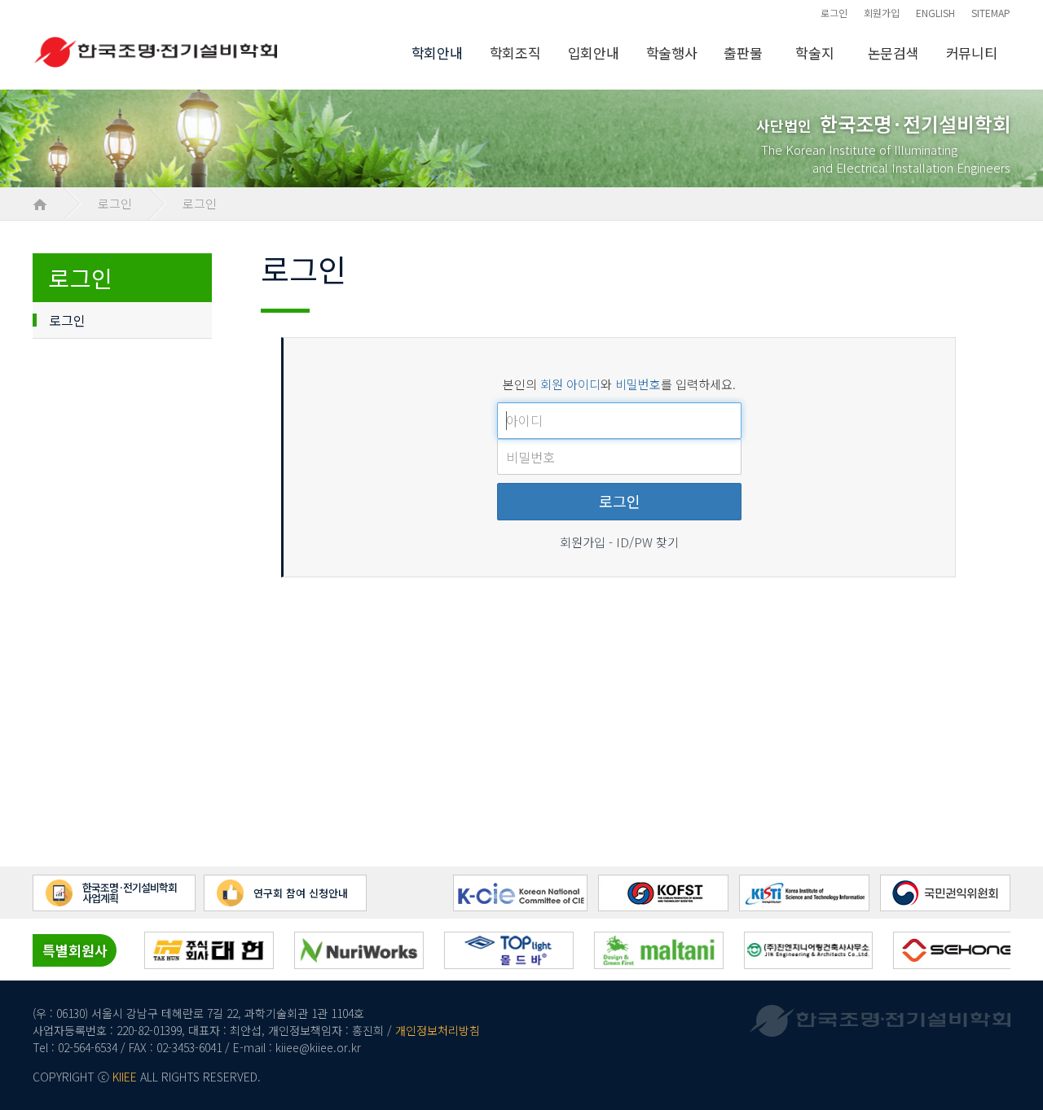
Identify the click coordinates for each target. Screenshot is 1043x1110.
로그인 (834, 13)
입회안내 (593, 52)
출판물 (743, 52)
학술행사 (672, 52)
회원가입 (882, 13)
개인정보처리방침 (437, 1030)
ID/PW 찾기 (647, 542)
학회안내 (437, 52)
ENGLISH (935, 13)
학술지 (814, 52)
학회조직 (515, 52)
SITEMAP (990, 13)
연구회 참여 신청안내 (300, 893)
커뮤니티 (971, 52)
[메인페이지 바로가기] (40, 203)
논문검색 (893, 52)
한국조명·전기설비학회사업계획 (129, 893)
